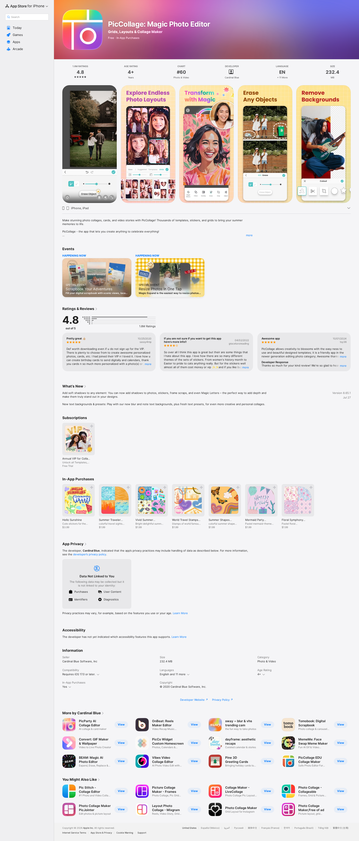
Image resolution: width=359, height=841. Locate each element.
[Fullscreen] (111, 197)
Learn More (180, 613)
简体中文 (252, 828)
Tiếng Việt (323, 828)
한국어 (287, 828)
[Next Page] (355, 144)
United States (189, 828)
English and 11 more (173, 674)
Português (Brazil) (304, 828)
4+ (259, 674)
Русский (238, 828)
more (249, 235)
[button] (26, 28)
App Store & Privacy (101, 833)
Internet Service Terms (74, 833)
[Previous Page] (58, 144)
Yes (64, 686)
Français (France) (270, 828)
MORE (148, 363)
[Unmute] (105, 197)
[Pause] (99, 197)
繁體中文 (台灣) (341, 828)
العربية (227, 828)
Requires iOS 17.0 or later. (78, 674)
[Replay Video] (67, 197)
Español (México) (210, 828)
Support (142, 833)
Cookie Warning (124, 833)
